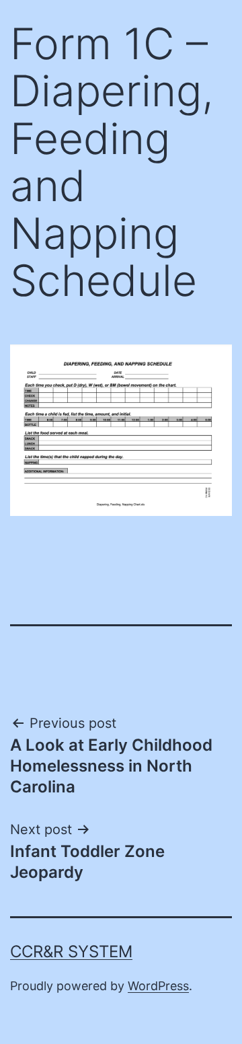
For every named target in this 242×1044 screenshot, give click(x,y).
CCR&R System (71, 951)
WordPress (158, 986)
